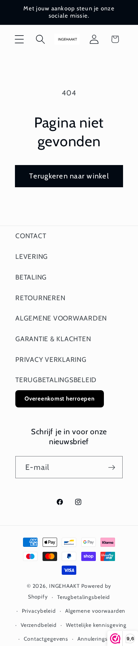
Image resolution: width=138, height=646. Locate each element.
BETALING (31, 277)
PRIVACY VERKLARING (51, 359)
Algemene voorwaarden (95, 611)
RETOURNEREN (40, 298)
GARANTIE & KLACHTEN (53, 339)
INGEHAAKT (64, 586)
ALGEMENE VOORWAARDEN (61, 318)
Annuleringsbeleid (100, 639)
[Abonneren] (111, 467)
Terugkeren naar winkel (69, 176)
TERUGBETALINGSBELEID (56, 380)
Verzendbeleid (39, 625)
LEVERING (31, 256)
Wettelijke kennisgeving (96, 625)
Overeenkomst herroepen (60, 398)
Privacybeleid (39, 611)
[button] (19, 39)
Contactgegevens (46, 639)
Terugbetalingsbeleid (83, 597)
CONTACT (30, 236)
